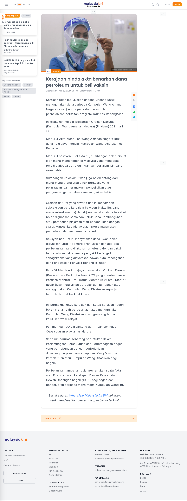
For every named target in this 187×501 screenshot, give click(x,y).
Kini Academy (56, 470)
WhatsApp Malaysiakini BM (88, 395)
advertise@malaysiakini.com (109, 482)
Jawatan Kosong (12, 465)
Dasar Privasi (55, 490)
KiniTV (52, 454)
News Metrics (55, 475)
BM (19, 5)
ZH (24, 5)
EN (15, 5)
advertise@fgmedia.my (107, 486)
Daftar (177, 4)
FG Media (53, 462)
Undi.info (53, 466)
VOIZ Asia (53, 458)
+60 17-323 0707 (103, 454)
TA (29, 5)
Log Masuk (165, 4)
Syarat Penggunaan (59, 486)
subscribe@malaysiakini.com (109, 458)
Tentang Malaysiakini (14, 455)
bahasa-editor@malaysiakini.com (112, 470)
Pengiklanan (19, 473)
